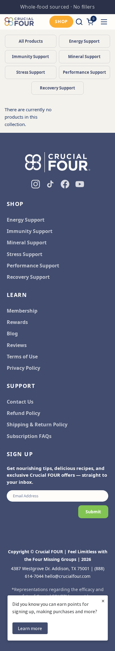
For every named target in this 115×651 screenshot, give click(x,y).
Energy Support (84, 41)
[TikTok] (50, 184)
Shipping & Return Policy (37, 424)
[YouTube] (79, 184)
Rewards (17, 322)
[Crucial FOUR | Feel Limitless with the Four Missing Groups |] (19, 21)
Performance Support (84, 72)
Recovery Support (57, 88)
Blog (12, 333)
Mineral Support (84, 56)
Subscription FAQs (29, 436)
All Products (31, 41)
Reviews (17, 345)
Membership (22, 310)
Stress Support (30, 72)
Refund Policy (23, 413)
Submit (93, 512)
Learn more (30, 628)
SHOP (61, 21)
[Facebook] (65, 184)
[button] (79, 22)
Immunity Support (30, 56)
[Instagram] (35, 184)
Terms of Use (22, 356)
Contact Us (20, 401)
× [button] (103, 601)
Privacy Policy (23, 368)
